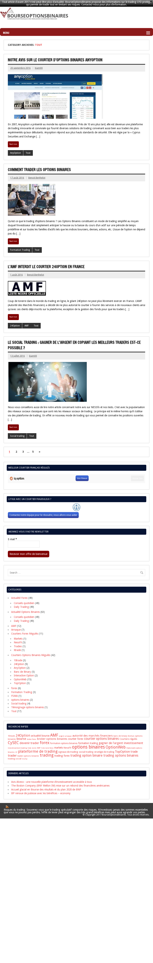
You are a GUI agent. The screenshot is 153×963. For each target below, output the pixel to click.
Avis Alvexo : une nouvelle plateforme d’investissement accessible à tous (51, 781)
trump (24, 759)
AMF (26, 325)
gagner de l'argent (111, 743)
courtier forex (75, 738)
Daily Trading (21, 606)
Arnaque (16, 629)
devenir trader (29, 743)
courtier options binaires (101, 739)
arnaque (68, 736)
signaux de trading (68, 751)
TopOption (20, 683)
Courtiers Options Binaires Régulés (30, 655)
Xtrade (17, 650)
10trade (18, 660)
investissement (133, 743)
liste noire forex (47, 748)
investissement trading (17, 748)
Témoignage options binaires (27, 707)
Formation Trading (20, 250)
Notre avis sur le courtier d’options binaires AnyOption (55, 60)
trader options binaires (28, 756)
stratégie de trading (104, 752)
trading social (14, 758)
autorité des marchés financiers (92, 735)
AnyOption (15, 153)
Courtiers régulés (128, 739)
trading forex (62, 755)
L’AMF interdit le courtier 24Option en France (46, 266)
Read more (13, 144)
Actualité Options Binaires (25, 611)
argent (61, 736)
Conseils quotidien (24, 603)
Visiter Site (137, 478)
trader (12, 755)
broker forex (31, 739)
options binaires (20, 699)
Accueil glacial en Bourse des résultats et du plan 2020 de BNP (46, 789)
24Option (15, 325)
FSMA (14, 695)
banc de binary (120, 736)
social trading (86, 751)
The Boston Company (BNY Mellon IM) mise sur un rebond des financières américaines (60, 785)
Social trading (17, 436)
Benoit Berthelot (36, 177)
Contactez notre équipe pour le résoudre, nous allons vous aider (43, 515)
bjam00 (39, 68)
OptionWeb (20, 679)
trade (134, 751)
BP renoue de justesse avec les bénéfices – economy (41, 793)
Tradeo (18, 646)
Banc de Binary (22, 671)
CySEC (13, 742)
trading (47, 755)
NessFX (18, 642)
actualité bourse (40, 735)
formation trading (88, 743)
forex (14, 688)
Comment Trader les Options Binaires (39, 169)
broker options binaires (52, 739)
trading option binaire (86, 755)
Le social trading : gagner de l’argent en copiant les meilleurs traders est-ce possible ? (74, 345)
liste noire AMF (34, 748)
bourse (21, 739)
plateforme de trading (37, 751)
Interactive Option (24, 675)
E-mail (12, 539)
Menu (6, 33)
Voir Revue (82, 478)
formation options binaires (63, 743)
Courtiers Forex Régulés (24, 633)
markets (58, 747)
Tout (28, 153)
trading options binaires (120, 755)
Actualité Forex (19, 597)
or (16, 752)
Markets (18, 638)
